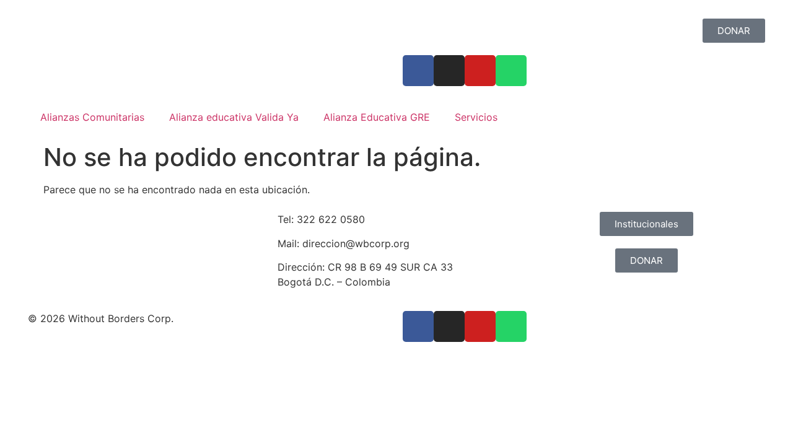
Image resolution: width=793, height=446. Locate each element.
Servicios (476, 117)
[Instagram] (449, 70)
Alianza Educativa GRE (376, 117)
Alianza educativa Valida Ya (234, 117)
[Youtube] (480, 70)
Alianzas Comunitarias (92, 117)
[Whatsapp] (511, 70)
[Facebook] (418, 70)
